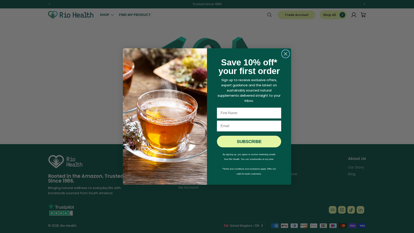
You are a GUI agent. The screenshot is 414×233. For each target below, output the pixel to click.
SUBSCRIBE (249, 141)
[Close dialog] (285, 54)
